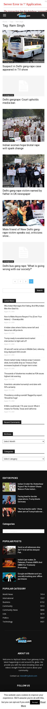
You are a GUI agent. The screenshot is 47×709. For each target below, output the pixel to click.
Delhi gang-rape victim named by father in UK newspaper (22, 192)
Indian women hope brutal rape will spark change (21, 147)
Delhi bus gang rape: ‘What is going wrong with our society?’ (23, 267)
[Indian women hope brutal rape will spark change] (23, 125)
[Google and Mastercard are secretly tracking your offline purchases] (9, 576)
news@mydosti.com (28, 676)
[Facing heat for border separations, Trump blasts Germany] (9, 499)
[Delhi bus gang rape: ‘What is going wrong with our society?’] (23, 252)
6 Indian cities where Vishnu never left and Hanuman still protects (21, 328)
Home (5, 21)
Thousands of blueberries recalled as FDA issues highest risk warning (24, 375)
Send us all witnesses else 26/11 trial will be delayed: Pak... (29, 549)
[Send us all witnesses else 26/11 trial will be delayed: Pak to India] (9, 550)
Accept (35, 702)
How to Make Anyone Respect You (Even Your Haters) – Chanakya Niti (23, 318)
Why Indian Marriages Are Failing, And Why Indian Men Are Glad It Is (24, 307)
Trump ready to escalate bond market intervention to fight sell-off (19, 339)
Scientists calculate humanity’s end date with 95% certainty (22, 385)
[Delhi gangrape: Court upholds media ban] (23, 86)
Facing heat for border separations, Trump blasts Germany (29, 499)
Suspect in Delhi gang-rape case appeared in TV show (22, 68)
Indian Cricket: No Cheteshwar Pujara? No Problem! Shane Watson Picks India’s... (30, 486)
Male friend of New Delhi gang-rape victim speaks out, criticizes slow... (22, 232)
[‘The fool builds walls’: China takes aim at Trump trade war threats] (9, 512)
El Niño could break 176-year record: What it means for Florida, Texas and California (22, 407)
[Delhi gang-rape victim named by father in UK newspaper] (23, 170)
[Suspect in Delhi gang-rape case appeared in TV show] (23, 46)
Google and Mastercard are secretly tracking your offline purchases (30, 576)
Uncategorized (8, 62)
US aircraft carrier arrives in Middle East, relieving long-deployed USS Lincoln (24, 350)
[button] (43, 15)
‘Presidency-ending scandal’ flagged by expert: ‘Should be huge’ (23, 396)
